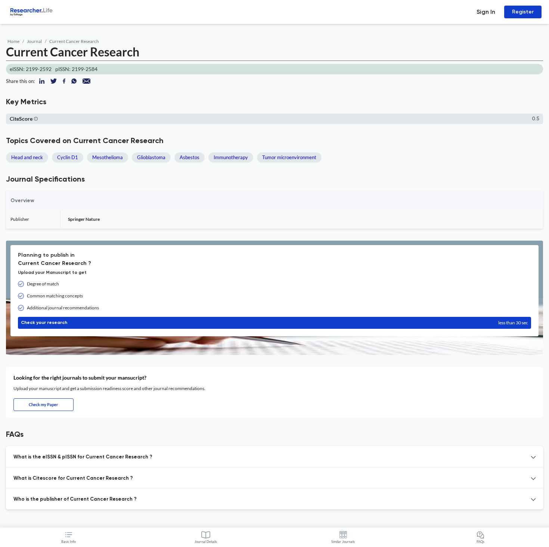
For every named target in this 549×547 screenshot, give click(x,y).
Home (13, 41)
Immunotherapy (231, 157)
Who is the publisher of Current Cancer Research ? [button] (75, 499)
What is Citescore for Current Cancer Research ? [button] (73, 478)
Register (523, 12)
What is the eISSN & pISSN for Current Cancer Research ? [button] (82, 457)
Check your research (274, 322)
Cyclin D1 (67, 157)
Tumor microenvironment (289, 157)
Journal (34, 41)
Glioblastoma (151, 157)
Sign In (486, 11)
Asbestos (189, 157)
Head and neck (27, 157)
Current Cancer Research (74, 41)
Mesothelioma (107, 157)
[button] (36, 118)
